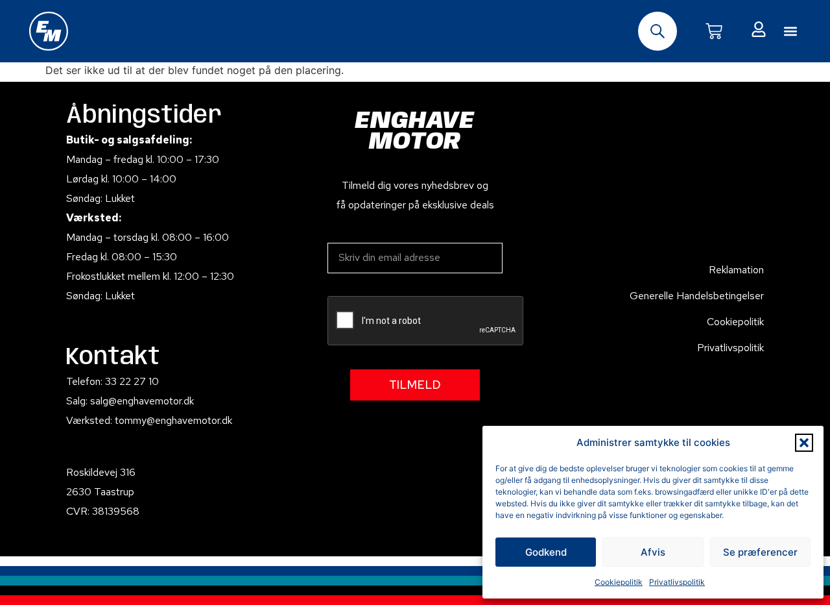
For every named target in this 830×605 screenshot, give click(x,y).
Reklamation (736, 270)
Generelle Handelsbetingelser (697, 295)
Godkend (546, 552)
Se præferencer (760, 552)
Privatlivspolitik (677, 582)
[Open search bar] (657, 31)
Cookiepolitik (619, 582)
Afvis (653, 552)
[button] (804, 442)
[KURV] (714, 31)
